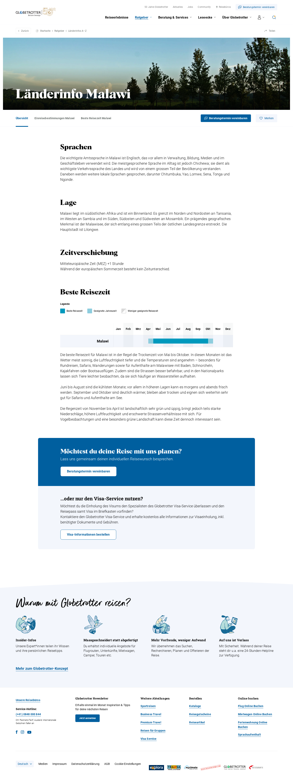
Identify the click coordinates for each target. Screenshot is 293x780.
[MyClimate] (191, 767)
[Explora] (156, 767)
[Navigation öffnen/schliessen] (261, 17)
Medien (43, 763)
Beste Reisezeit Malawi (96, 118)
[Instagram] (22, 733)
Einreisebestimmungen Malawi (54, 118)
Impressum (59, 763)
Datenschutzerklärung (85, 763)
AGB (107, 763)
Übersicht (22, 118)
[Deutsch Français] (25, 764)
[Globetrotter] (235, 767)
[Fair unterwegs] (211, 767)
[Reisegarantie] (256, 767)
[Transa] (174, 767)
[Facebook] (16, 733)
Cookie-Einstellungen (128, 763)
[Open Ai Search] (274, 17)
